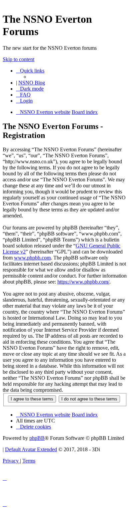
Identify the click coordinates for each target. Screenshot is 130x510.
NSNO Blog (31, 83)
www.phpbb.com (32, 258)
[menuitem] (23, 95)
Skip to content (18, 59)
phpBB (37, 438)
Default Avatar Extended (31, 449)
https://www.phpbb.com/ (83, 282)
